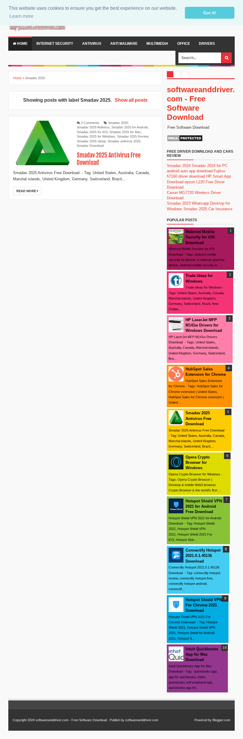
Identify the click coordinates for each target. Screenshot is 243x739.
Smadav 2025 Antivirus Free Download (198, 418)
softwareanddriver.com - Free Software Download (71, 720)
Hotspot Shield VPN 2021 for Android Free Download (204, 506)
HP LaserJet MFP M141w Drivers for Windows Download (204, 325)
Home (22, 44)
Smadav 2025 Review (132, 136)
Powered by (203, 720)
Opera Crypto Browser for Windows (198, 462)
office (183, 44)
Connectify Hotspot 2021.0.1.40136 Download (203, 555)
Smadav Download (90, 145)
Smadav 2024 (179, 165)
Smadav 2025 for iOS (92, 132)
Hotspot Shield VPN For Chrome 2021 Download (204, 605)
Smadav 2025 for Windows (96, 136)
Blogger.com (221, 720)
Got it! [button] (209, 12)
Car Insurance (220, 209)
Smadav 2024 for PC (210, 165)
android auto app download (189, 171)
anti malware (124, 44)
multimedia (157, 44)
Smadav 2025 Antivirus (93, 127)
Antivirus (91, 44)
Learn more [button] (21, 16)
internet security (54, 44)
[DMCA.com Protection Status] (185, 140)
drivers (207, 44)
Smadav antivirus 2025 (124, 141)
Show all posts (131, 100)
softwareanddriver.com (141, 720)
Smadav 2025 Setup (91, 141)
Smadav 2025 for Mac (125, 132)
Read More (26, 191)
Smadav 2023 (179, 203)
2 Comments (90, 123)
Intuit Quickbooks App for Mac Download (202, 654)
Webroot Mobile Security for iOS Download (200, 237)
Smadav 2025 (118, 123)
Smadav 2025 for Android (129, 127)
